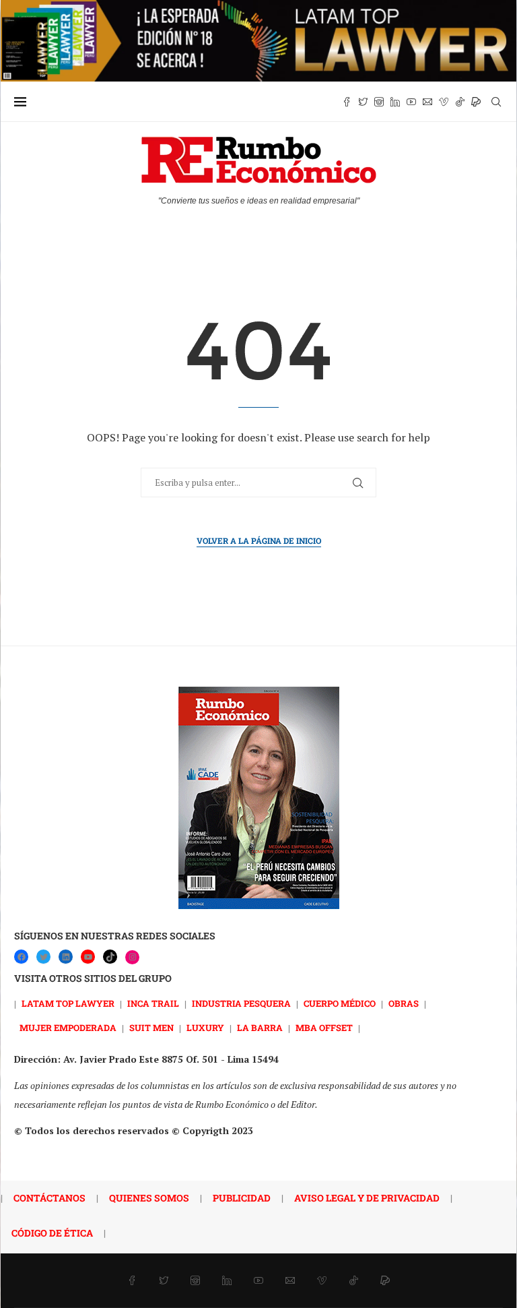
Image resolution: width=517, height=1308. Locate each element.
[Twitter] (363, 101)
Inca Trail (153, 1003)
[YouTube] (88, 956)
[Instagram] (379, 101)
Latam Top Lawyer (68, 1003)
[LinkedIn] (66, 956)
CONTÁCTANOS (49, 1197)
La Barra (260, 1028)
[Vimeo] (443, 101)
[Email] (427, 101)
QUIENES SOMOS (149, 1197)
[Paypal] (476, 101)
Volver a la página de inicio (259, 540)
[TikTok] (110, 956)
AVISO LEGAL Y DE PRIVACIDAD (367, 1197)
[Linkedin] (395, 101)
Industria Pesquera (241, 1003)
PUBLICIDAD (242, 1197)
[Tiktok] (459, 101)
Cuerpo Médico (340, 1003)
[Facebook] (346, 101)
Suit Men (151, 1028)
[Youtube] (411, 101)
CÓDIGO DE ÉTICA (52, 1232)
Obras (403, 1003)
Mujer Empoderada (68, 1028)
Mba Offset (324, 1028)
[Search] (496, 101)
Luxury (205, 1028)
